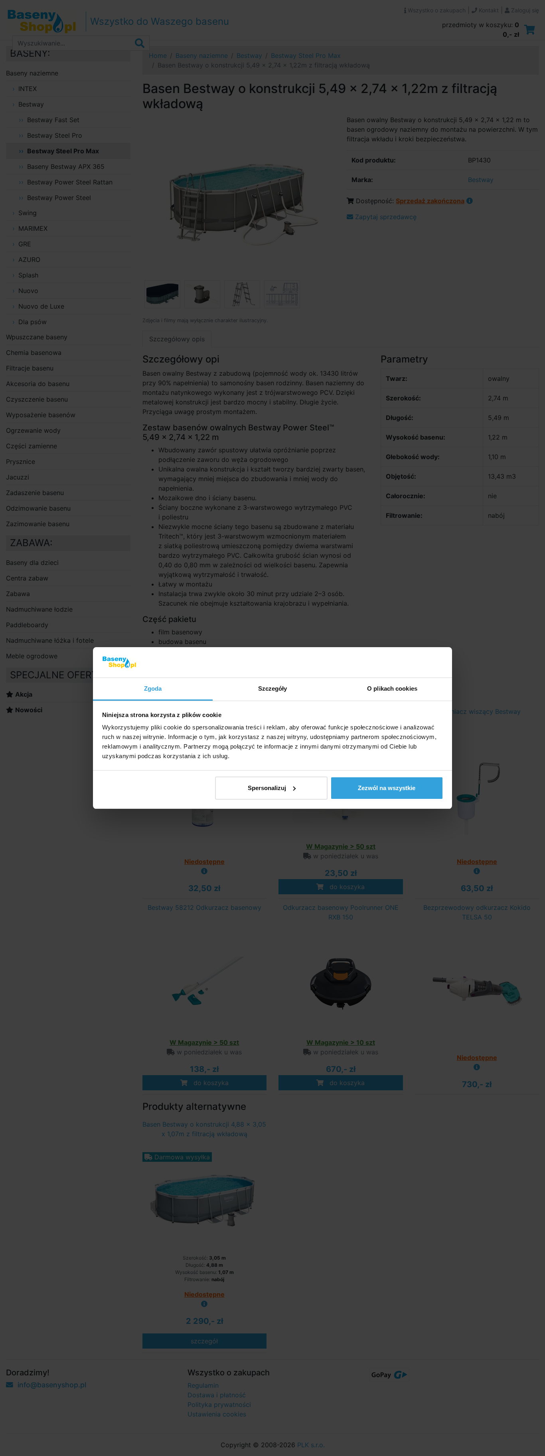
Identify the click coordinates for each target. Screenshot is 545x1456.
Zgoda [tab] (153, 688)
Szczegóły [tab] (272, 688)
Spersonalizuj (267, 787)
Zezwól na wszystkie (386, 787)
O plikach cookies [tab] (392, 688)
